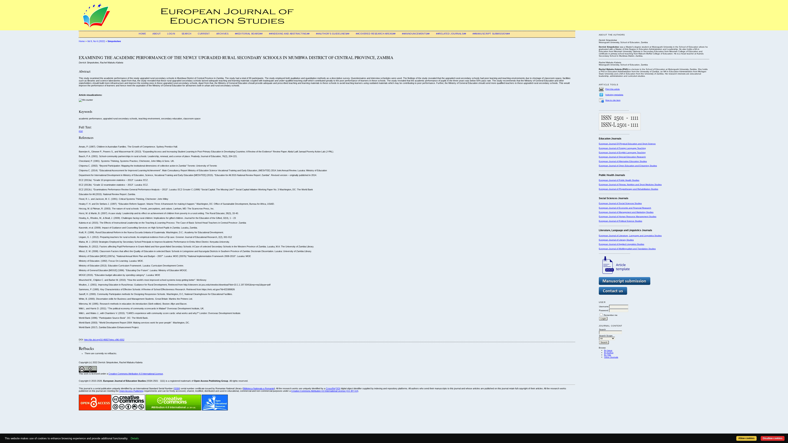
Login (171, 33)
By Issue (608, 350)
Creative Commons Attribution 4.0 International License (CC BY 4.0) (324, 391)
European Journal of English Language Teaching (622, 152)
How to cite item (612, 100)
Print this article (612, 89)
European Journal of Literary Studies (616, 240)
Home (142, 33)
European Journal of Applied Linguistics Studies (621, 244)
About (156, 33)
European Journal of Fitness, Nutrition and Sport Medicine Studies (630, 184)
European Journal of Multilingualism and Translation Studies (627, 249)
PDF (81, 131)
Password (603, 310)
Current (204, 33)
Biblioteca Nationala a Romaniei (258, 388)
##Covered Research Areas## (376, 33)
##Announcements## (416, 33)
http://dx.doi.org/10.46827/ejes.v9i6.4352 (104, 339)
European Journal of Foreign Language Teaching (622, 148)
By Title (607, 355)
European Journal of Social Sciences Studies (620, 203)
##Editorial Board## (249, 33)
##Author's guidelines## (332, 33)
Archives (222, 33)
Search (186, 33)
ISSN (176, 388)
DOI (338, 388)
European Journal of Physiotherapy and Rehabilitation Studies (628, 189)
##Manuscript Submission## (491, 33)
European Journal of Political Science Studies (620, 221)
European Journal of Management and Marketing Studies (626, 212)
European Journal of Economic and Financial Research (625, 208)
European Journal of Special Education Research (622, 157)
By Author (608, 353)
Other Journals (611, 357)
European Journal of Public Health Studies (619, 180)
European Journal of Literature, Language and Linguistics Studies (630, 235)
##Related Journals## (451, 33)
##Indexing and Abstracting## (289, 33)
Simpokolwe (114, 41)
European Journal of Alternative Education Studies (623, 161)
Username (604, 306)
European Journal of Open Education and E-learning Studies (628, 165)
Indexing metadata (614, 95)
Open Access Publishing (131, 391)
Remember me (610, 315)
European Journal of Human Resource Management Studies (627, 216)
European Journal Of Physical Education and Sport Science (627, 144)
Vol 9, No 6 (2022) (96, 41)
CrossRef (331, 388)
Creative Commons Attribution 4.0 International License (136, 373)
